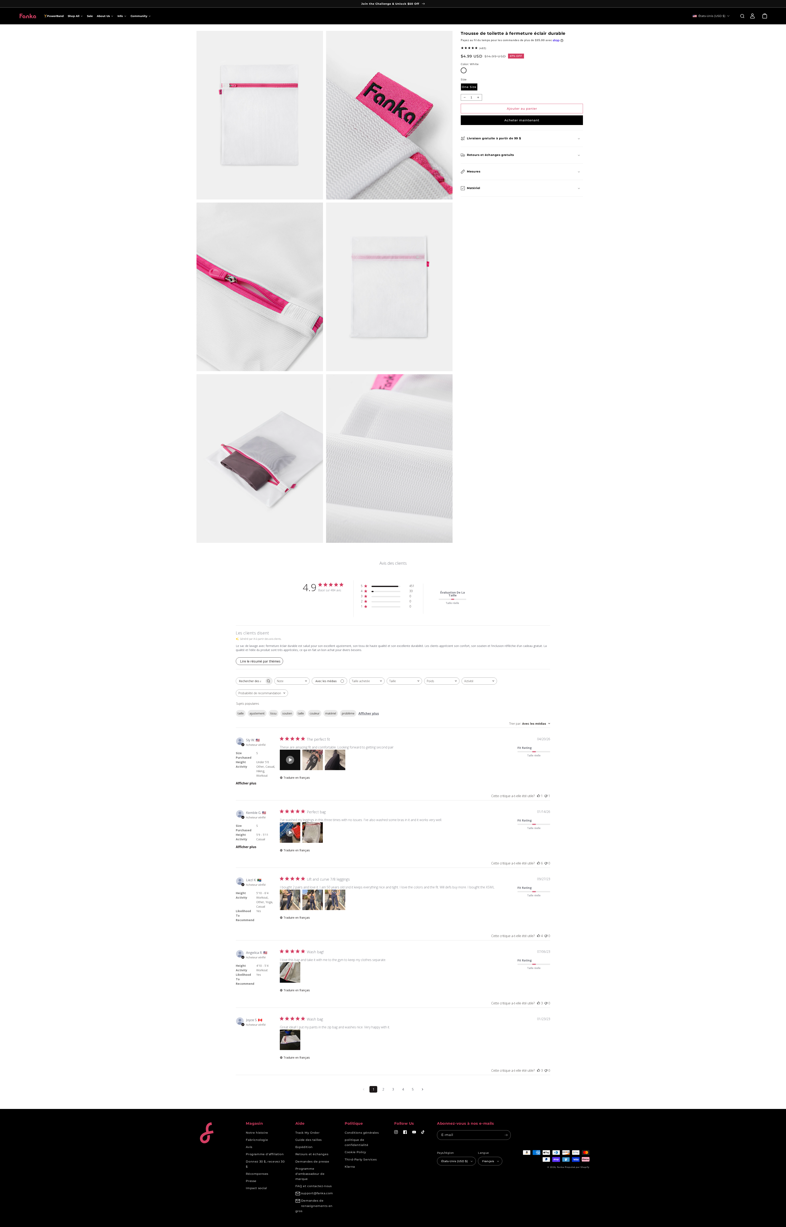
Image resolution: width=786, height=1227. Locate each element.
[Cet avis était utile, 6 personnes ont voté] (538, 863)
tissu (273, 713)
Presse (251, 1181)
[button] (740, 16)
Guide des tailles (308, 1140)
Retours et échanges (311, 1154)
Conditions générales (362, 1133)
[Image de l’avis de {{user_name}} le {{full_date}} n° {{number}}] (312, 760)
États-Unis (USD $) (454, 1161)
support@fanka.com (317, 1193)
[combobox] (292, 681)
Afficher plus (368, 713)
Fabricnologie (257, 1140)
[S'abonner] (505, 1135)
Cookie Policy (355, 1152)
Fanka (560, 1167)
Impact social (256, 1188)
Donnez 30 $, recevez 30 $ (265, 1164)
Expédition (304, 1147)
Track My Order (307, 1133)
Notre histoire (257, 1133)
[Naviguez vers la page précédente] (363, 1089)
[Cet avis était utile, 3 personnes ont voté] (538, 1003)
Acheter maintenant (521, 120)
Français (488, 1161)
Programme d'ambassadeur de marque (310, 1174)
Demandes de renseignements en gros (314, 1206)
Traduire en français (296, 778)
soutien (287, 713)
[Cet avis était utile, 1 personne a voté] (538, 796)
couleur (315, 713)
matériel (330, 713)
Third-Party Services (361, 1159)
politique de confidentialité (356, 1142)
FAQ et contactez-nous (313, 1186)
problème (348, 713)
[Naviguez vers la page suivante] (422, 1089)
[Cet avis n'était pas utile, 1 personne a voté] (545, 796)
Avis (249, 1147)
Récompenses (257, 1174)
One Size (469, 87)
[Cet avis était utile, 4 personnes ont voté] (538, 936)
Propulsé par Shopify (577, 1167)
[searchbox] (250, 681)
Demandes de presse (312, 1161)
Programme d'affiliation (265, 1154)
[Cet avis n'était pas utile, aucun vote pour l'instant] (545, 863)
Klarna (350, 1166)
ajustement (257, 713)
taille (241, 713)
